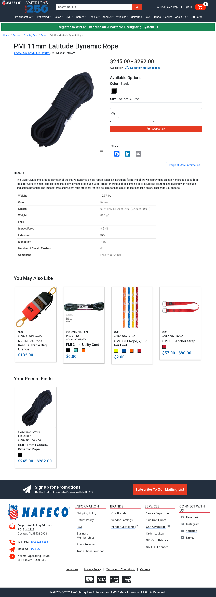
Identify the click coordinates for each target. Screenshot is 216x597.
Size (113, 99)
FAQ (79, 527)
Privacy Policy (92, 569)
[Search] (137, 7)
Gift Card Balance (157, 540)
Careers (145, 569)
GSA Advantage (156, 527)
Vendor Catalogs (122, 520)
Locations (72, 569)
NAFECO (35, 549)
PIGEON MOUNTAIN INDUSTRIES (32, 53)
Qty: (113, 113)
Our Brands (118, 513)
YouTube (191, 531)
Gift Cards (196, 17)
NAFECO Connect (157, 547)
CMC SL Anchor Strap (178, 341)
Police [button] (57, 17)
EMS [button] (68, 17)
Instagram (192, 524)
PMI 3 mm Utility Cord (82, 345)
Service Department (158, 513)
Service (168, 17)
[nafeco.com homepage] (11, 7)
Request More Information (184, 165)
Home (6, 35)
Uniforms (136, 17)
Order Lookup (155, 533)
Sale (147, 17)
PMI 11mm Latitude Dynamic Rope (33, 447)
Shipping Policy (86, 513)
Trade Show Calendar (90, 551)
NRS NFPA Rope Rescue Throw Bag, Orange (32, 345)
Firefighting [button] (42, 17)
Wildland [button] (121, 17)
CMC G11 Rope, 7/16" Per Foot (130, 343)
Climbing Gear (30, 35)
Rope (43, 35)
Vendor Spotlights (123, 527)
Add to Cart (158, 129)
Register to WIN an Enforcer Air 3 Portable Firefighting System (106, 27)
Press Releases (86, 544)
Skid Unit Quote (156, 520)
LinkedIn (191, 537)
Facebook (192, 517)
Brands (157, 17)
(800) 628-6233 (39, 541)
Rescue (16, 35)
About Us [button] (180, 17)
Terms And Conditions (120, 569)
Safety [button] (80, 17)
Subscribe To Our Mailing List (160, 489)
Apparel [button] (107, 17)
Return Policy (85, 520)
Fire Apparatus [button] (22, 17)
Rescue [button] (93, 17)
